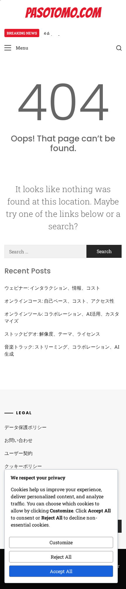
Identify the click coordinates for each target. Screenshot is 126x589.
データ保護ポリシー (25, 427)
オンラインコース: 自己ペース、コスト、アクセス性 (59, 301)
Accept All (61, 571)
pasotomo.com (63, 12)
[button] (16, 47)
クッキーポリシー (23, 466)
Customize (61, 542)
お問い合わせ (18, 440)
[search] (119, 48)
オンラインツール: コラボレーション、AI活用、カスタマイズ (61, 317)
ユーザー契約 (18, 453)
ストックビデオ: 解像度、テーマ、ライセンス (52, 334)
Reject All (61, 557)
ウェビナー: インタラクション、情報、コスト (52, 288)
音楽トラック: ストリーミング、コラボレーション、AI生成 (61, 350)
